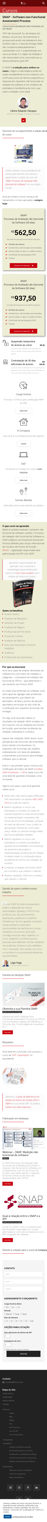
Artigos (11, 1413)
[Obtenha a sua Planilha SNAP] (23, 994)
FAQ (10, 1424)
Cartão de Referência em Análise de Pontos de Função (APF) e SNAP (22, 1100)
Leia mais (7, 1032)
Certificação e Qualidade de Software (23, 1454)
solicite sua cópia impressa (18, 1107)
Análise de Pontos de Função (12, 1012)
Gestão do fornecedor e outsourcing (22, 1458)
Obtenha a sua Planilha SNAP (19, 1008)
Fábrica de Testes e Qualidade (20, 1470)
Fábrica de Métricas (16, 1477)
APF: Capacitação (20, 1055)
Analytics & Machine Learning (20, 1447)
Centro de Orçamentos (17, 1474)
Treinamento (8, 1440)
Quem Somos (8, 1393)
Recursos (6, 1409)
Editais (11, 1420)
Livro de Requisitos (16, 1434)
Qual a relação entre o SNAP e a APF (21, 1217)
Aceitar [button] (7, 1516)
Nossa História (8, 1400)
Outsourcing (7, 1466)
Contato (6, 1404)
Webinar (5, 1158)
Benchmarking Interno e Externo (21, 1451)
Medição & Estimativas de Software (22, 1461)
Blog (10, 1417)
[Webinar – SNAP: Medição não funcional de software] (23, 1138)
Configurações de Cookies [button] (22, 1517)
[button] (43, 3)
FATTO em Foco (14, 1427)
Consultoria (7, 1443)
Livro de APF (13, 1431)
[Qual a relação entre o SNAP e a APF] (23, 1201)
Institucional (7, 1397)
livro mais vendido (24, 573)
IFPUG (5, 550)
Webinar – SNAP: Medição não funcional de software (20, 1153)
